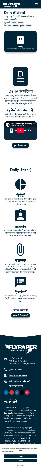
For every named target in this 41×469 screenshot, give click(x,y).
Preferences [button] (11, 451)
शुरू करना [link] (22, 26)
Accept (20, 456)
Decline (21, 460)
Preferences (20, 465)
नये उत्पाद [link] (20, 23)
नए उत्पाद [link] (28, 26)
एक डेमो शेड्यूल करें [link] (20, 315)
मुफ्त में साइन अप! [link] (20, 145)
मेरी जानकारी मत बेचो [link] (16, 386)
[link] (11, 5)
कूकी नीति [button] (20, 450)
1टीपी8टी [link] (14, 23)
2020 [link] (9, 26)
